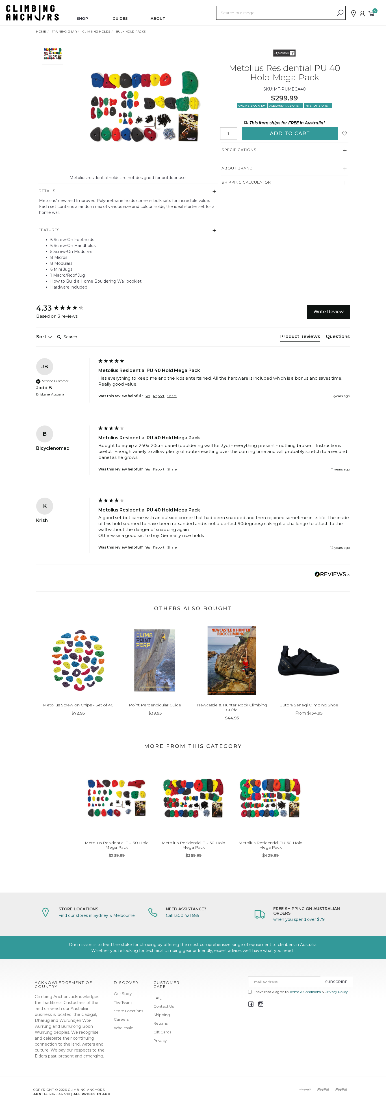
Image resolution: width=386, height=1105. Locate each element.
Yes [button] (148, 396)
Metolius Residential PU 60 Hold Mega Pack (270, 845)
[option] (142, 107)
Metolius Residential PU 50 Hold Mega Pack (193, 845)
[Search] (340, 13)
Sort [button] (41, 336)
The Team (123, 1002)
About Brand (237, 168)
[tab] (300, 338)
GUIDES (120, 18)
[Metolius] (284, 52)
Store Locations (128, 1011)
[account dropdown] (363, 13)
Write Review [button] (328, 311)
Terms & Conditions (305, 992)
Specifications (239, 149)
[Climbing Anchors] (32, 12)
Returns (160, 1023)
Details (47, 190)
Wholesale (123, 1028)
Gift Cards (162, 1032)
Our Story (123, 993)
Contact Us (163, 1006)
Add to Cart (290, 133)
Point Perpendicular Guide (155, 705)
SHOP (82, 18)
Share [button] (172, 396)
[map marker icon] (353, 13)
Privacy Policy (336, 992)
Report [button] (158, 396)
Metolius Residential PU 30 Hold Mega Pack (117, 845)
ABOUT (158, 18)
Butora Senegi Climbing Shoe (308, 705)
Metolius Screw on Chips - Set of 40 (78, 705)
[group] (66, 308)
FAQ (157, 998)
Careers (121, 1019)
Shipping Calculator (246, 182)
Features (49, 229)
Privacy (160, 1040)
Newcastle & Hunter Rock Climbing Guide (232, 707)
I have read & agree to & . (301, 992)
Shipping (161, 1014)
